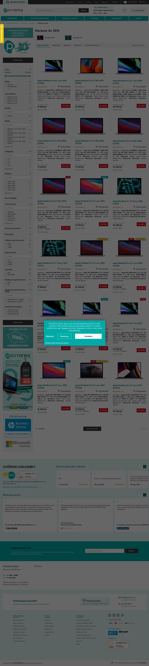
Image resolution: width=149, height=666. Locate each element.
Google (64, 328)
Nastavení (50, 336)
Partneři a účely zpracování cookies (56, 343)
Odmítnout (64, 336)
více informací (74, 330)
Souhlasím (88, 336)
